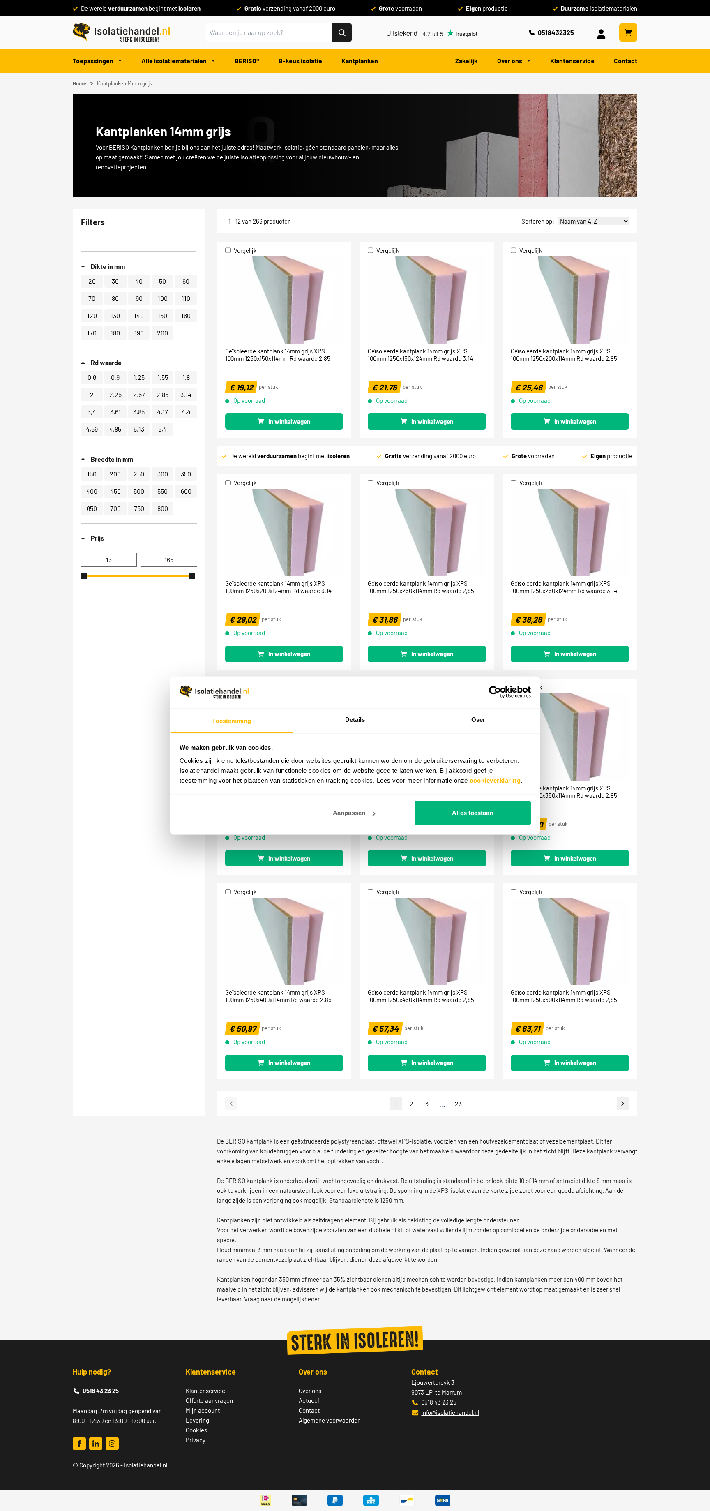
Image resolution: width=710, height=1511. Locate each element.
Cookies (196, 1430)
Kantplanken (359, 61)
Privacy (195, 1440)
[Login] (603, 32)
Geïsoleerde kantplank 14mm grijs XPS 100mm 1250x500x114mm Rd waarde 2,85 (564, 996)
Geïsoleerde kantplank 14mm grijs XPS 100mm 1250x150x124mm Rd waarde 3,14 (420, 354)
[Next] (622, 1103)
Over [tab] (478, 719)
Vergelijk (245, 250)
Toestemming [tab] (231, 720)
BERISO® (247, 61)
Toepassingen (94, 61)
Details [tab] (355, 719)
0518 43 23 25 (101, 1390)
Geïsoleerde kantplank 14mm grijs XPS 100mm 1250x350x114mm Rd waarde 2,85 (564, 791)
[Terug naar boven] (692, 1475)
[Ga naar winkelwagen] (628, 32)
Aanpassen (349, 812)
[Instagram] (112, 1443)
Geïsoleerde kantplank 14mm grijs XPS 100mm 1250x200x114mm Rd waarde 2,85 (564, 354)
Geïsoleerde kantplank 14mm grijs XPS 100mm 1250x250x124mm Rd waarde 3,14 (564, 587)
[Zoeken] (342, 32)
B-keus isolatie (300, 61)
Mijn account (203, 1410)
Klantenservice (572, 61)
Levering (197, 1420)
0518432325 (556, 32)
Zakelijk (466, 61)
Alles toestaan (472, 812)
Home (79, 83)
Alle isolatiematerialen (174, 61)
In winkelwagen (289, 421)
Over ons (510, 61)
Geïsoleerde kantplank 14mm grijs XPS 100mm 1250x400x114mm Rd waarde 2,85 (278, 996)
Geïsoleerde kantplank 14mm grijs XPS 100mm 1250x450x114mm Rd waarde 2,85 (421, 996)
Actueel (309, 1400)
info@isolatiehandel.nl (450, 1412)
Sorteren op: (537, 221)
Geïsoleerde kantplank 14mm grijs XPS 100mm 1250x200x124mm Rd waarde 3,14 (278, 587)
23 (458, 1103)
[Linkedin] (95, 1443)
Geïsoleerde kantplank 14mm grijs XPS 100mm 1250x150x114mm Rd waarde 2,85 (277, 354)
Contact (625, 61)
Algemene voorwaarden (330, 1420)
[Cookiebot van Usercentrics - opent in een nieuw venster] (495, 692)
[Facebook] (79, 1443)
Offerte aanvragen (209, 1400)
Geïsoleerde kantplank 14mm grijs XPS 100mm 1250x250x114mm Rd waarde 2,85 (421, 587)
